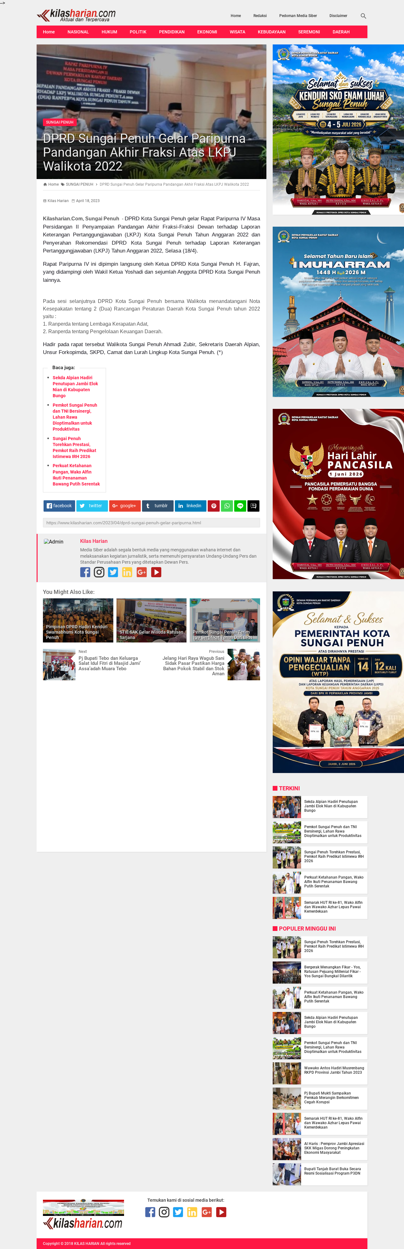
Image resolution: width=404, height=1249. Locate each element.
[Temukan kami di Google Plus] (142, 572)
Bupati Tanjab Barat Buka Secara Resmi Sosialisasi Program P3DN (332, 1171)
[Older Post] (250, 653)
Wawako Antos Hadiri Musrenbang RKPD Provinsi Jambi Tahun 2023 (334, 1070)
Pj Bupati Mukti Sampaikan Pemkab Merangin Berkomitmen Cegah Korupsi (331, 1097)
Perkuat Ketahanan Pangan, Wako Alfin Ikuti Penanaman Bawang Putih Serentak (334, 881)
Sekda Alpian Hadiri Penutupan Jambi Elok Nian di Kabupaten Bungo (331, 806)
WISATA (237, 31)
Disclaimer (338, 16)
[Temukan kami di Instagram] (99, 572)
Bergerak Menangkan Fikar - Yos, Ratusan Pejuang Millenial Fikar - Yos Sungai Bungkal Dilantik (332, 971)
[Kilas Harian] (83, 1227)
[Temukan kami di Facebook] (150, 1212)
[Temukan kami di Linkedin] (127, 572)
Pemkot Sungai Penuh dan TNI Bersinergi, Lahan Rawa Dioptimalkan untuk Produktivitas (75, 417)
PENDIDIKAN (172, 31)
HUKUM (109, 31)
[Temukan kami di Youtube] (156, 572)
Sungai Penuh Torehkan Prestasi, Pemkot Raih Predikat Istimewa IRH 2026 (334, 856)
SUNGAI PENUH (60, 122)
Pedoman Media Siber (298, 16)
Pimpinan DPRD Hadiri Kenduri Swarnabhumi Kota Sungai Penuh (77, 632)
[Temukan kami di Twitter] (113, 572)
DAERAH (341, 31)
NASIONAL (78, 31)
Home (236, 16)
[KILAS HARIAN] (86, 15)
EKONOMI (207, 31)
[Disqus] (151, 765)
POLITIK (138, 31)
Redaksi (260, 16)
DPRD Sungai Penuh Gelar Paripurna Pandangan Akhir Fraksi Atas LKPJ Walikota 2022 (144, 152)
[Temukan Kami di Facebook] (85, 572)
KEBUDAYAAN (272, 31)
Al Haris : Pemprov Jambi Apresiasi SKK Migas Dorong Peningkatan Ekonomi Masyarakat (334, 1148)
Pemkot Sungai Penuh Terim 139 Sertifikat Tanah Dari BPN (222, 635)
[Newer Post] (52, 653)
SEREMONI (309, 31)
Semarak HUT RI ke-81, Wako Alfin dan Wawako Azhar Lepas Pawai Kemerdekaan (333, 907)
